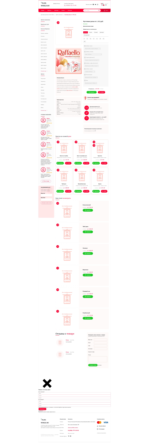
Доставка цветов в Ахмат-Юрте (47, 14)
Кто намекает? (41, 399)
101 (84, 41)
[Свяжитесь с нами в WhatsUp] (97, 4)
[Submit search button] (99, 10)
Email (89, 342)
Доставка (56, 10)
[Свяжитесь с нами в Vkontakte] (95, 4)
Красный (85, 32)
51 (103, 38)
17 (93, 38)
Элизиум (85, 248)
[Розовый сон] (67, 297)
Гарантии (49, 10)
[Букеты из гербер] (64, 147)
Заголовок (90, 348)
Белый (91, 32)
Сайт (89, 345)
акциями (95, 99)
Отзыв (89, 354)
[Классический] (67, 210)
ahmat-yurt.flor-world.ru (48, 434)
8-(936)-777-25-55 (73, 430)
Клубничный (86, 313)
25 (100, 38)
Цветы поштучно (59, 14)
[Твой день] (64, 175)
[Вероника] (67, 275)
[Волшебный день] (82, 175)
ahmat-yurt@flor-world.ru (73, 427)
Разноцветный (86, 35)
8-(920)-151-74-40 (71, 5)
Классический (87, 205)
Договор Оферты (63, 436)
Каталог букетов (45, 29)
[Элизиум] (67, 254)
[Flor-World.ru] (46, 4)
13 (87, 38)
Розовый (95, 32)
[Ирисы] (99, 175)
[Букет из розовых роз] (82, 147)
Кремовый (102, 32)
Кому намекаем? (41, 391)
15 (90, 38)
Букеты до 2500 (45, 24)
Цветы (42, 74)
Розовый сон (86, 291)
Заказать (61, 163)
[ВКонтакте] (68, 436)
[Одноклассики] (70, 436)
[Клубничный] (67, 318)
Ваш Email (43, 197)
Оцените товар (91, 351)
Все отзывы (46, 181)
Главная (42, 10)
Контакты (70, 10)
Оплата (63, 10)
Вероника (85, 270)
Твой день (85, 226)
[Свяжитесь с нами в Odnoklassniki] (93, 4)
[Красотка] (99, 147)
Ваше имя (43, 193)
